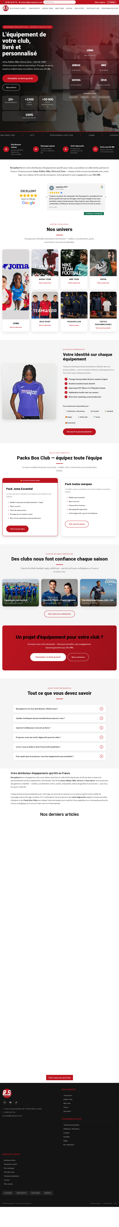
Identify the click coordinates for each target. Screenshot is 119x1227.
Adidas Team (67, 1099)
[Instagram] (4, 1102)
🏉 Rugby (68, 417)
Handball (66, 1137)
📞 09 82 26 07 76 (10, 2)
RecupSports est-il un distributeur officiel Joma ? (59, 708)
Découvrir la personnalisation (79, 432)
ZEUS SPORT (79, 8)
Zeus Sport (67, 1111)
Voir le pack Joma (17, 529)
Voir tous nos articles (59, 1077)
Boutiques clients (9, 1160)
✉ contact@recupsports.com (30, 2)
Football (66, 1133)
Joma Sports (67, 1095)
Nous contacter (78, 657)
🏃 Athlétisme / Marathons (75, 411)
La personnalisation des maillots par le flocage (36, 1054)
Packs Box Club (9, 1172)
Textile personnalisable (71, 1125)
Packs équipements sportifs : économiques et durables (40, 884)
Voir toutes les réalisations (59, 614)
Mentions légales (95, 1203)
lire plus (17, 896)
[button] (105, 197)
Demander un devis (10, 1164)
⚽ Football (95, 411)
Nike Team (67, 1103)
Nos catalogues (9, 1168)
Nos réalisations (68, 1145)
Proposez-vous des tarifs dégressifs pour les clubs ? (59, 737)
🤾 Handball (108, 411)
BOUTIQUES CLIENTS (18, 8)
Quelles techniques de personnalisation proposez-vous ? (59, 718)
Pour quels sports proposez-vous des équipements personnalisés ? (59, 756)
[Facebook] (10, 1102)
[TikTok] (16, 1102)
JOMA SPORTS (34, 8)
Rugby (65, 1141)
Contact (6, 1180)
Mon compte (100, 2)
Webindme (28, 1203)
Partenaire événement (11, 1176)
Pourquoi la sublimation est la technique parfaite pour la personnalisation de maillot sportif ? (57, 969)
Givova (65, 1107)
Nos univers (11, 87)
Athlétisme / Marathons (71, 1129)
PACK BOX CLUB (93, 8)
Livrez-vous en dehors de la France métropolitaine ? (59, 747)
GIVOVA (69, 8)
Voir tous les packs (77, 524)
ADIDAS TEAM (47, 8)
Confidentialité (107, 1203)
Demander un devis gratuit (20, 78)
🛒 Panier (111, 2)
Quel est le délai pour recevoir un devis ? (59, 727)
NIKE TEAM (59, 8)
